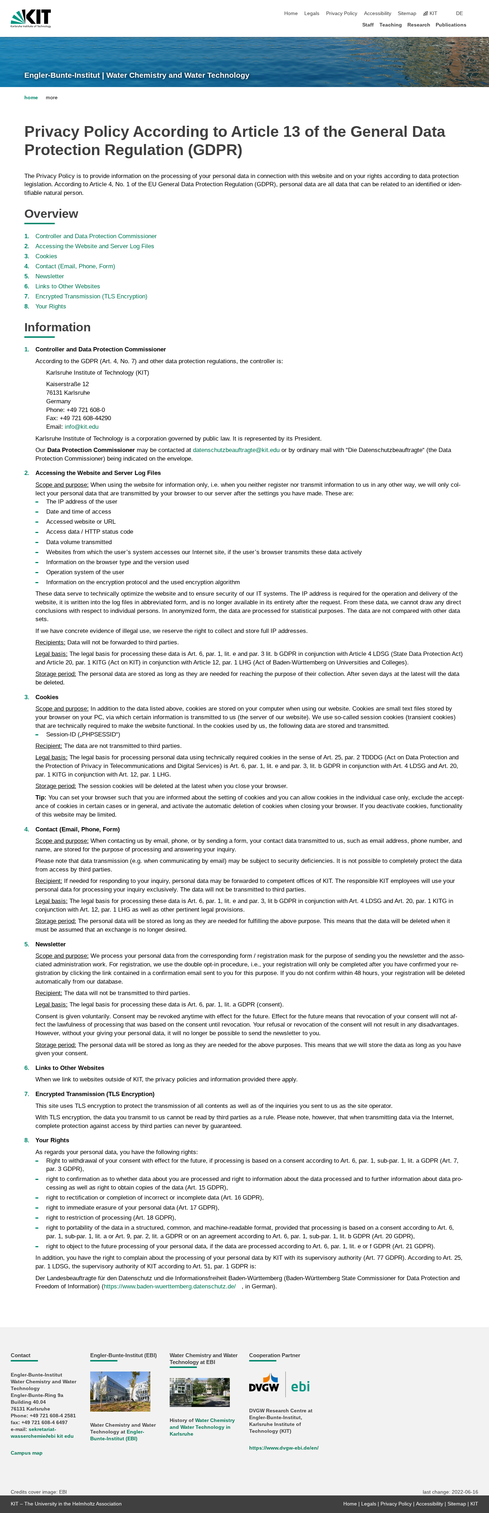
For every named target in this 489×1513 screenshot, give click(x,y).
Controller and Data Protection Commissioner (96, 236)
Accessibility (377, 13)
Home (291, 13)
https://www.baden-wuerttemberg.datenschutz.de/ (170, 1286)
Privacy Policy (341, 13)
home (31, 97)
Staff (368, 25)
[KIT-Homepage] (31, 18)
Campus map (27, 1453)
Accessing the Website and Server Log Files (94, 246)
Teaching (390, 25)
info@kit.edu (81, 426)
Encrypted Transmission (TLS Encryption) (91, 296)
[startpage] (476, 24)
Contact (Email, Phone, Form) (75, 266)
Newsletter (49, 276)
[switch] (476, 13)
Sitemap (407, 13)
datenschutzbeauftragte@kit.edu (236, 450)
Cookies (46, 256)
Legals (311, 13)
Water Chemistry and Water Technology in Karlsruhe (202, 1427)
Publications (451, 25)
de (459, 13)
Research (418, 25)
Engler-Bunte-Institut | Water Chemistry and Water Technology (137, 75)
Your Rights (50, 306)
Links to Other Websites (67, 286)
